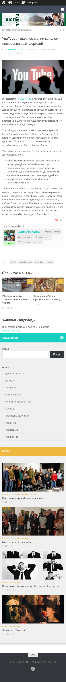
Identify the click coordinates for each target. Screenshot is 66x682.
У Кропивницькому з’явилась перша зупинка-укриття (16, 299)
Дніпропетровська (14, 373)
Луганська (15, 582)
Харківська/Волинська (17, 415)
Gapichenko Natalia (15, 49)
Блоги (6, 30)
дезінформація (25, 262)
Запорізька (10, 387)
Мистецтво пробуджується (16, 542)
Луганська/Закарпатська (18, 401)
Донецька (10, 380)
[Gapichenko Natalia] (9, 235)
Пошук (5, 348)
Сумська (9, 408)
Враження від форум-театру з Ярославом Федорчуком (30, 586)
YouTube (13, 262)
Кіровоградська (22, 30)
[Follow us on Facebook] (62, 338)
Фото (33, 495)
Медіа (26, 495)
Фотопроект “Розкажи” (14, 630)
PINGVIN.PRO (24, 98)
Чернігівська (11, 436)
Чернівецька (11, 429)
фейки (50, 262)
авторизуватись (11, 330)
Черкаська (10, 422)
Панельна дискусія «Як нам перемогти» (23, 498)
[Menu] (62, 9)
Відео (5, 582)
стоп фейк (39, 262)
